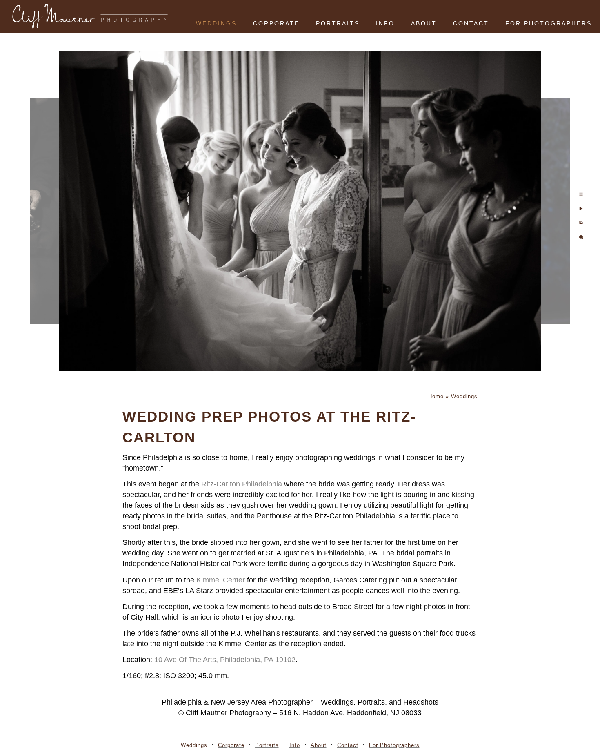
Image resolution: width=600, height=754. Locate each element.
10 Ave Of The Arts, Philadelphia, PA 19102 (225, 660)
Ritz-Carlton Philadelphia (241, 484)
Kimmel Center (220, 580)
